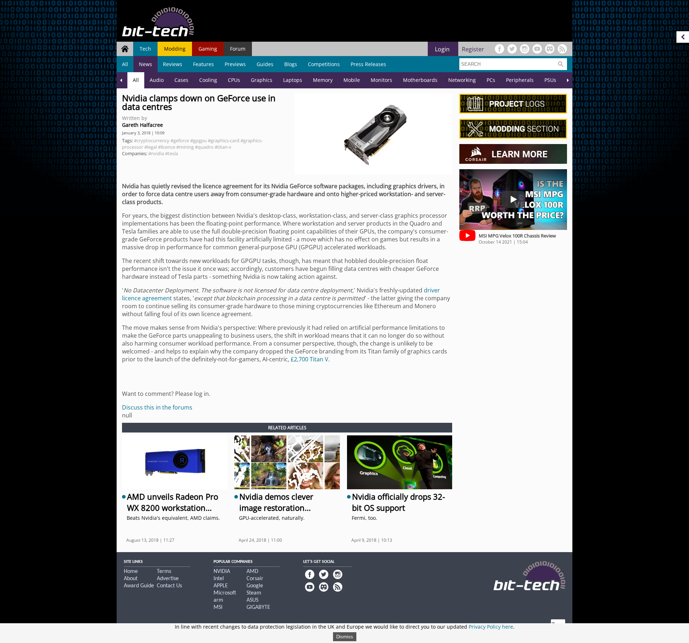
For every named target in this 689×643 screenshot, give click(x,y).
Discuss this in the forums (157, 407)
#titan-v (223, 147)
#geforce (179, 140)
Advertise (168, 579)
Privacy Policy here (491, 626)
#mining (185, 147)
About (130, 579)
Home (131, 571)
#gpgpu (198, 140)
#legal (150, 147)
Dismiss (344, 636)
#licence (166, 147)
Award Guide (139, 586)
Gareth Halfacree (142, 124)
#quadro (204, 147)
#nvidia (156, 153)
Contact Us (169, 586)
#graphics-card (223, 140)
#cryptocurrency (151, 140)
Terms (164, 571)
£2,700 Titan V (309, 359)
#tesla (171, 153)
